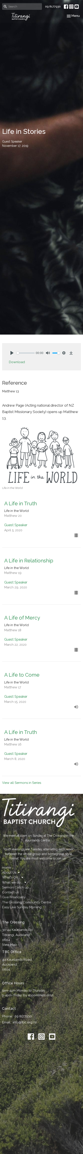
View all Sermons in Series (21, 783)
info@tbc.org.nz (25, 1022)
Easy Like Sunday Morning (22, 907)
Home (6, 867)
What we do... (12, 882)
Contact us (10, 892)
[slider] (25, 353)
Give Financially (14, 897)
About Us (9, 872)
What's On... (11, 877)
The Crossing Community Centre (26, 902)
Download (17, 362)
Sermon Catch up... (16, 887)
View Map (9, 945)
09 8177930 (53, 6)
